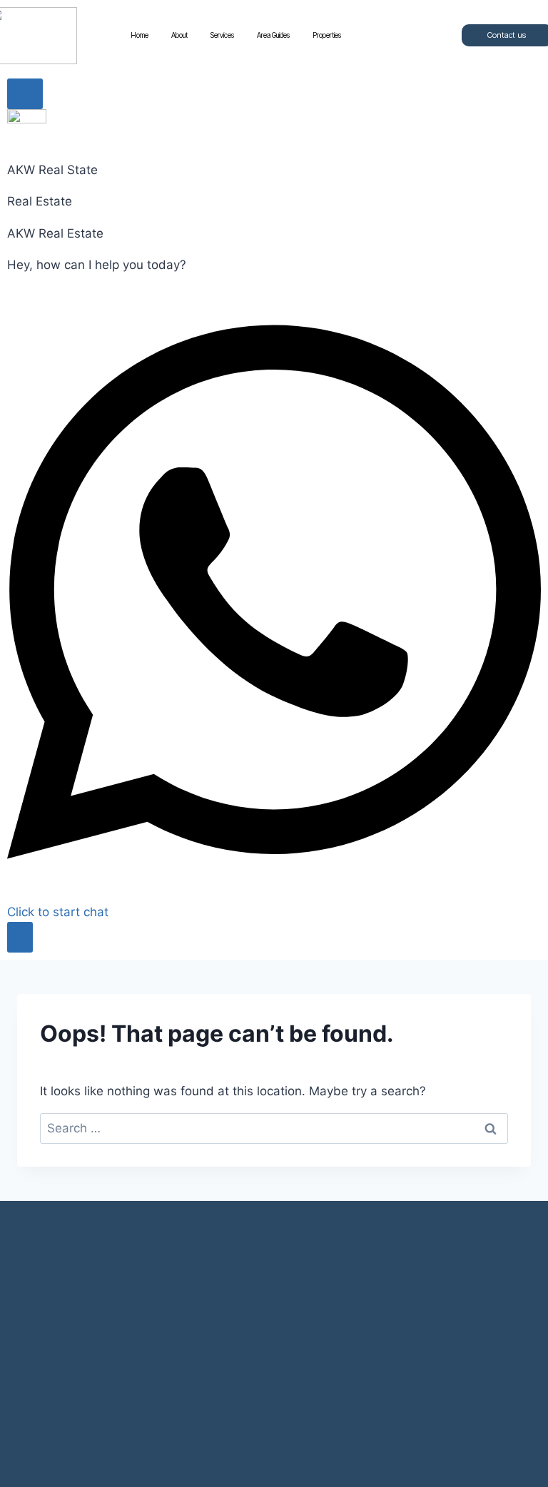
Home (139, 35)
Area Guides (273, 35)
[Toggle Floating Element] (20, 937)
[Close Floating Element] (25, 93)
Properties (327, 35)
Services (222, 35)
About (179, 35)
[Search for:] (274, 1128)
